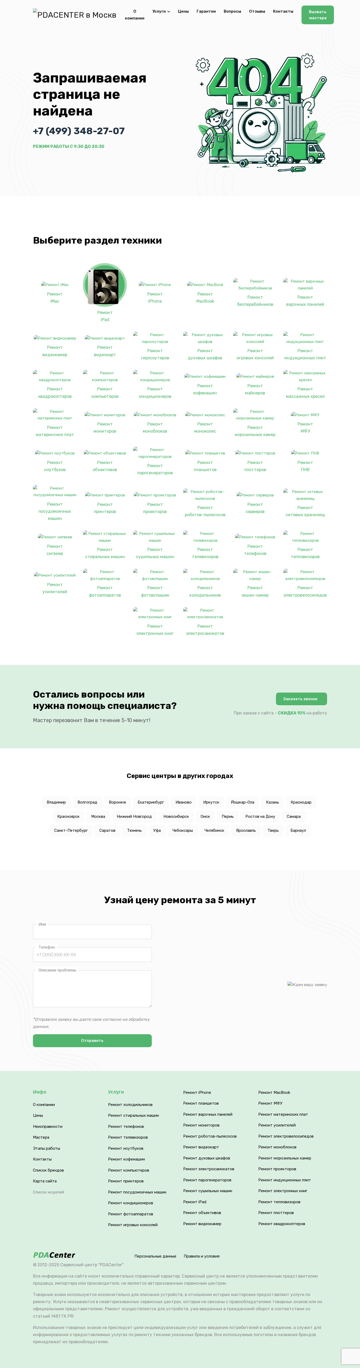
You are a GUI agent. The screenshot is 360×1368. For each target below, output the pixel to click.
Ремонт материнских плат (55, 431)
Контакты (283, 11)
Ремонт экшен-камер (255, 591)
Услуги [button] (159, 11)
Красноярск (68, 816)
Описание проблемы (57, 970)
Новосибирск (176, 816)
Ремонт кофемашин (205, 389)
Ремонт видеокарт (105, 351)
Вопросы (232, 11)
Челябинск (214, 830)
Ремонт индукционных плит (305, 354)
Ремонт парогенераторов (155, 469)
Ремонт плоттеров (255, 466)
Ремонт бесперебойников (255, 301)
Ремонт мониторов (105, 428)
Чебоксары (182, 830)
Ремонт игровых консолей (255, 354)
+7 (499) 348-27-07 (79, 131)
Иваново (184, 802)
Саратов (107, 830)
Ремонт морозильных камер (255, 431)
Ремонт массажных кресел (305, 392)
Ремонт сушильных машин (155, 553)
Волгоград (87, 802)
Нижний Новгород (134, 816)
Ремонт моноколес (205, 428)
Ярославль (246, 830)
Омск (205, 816)
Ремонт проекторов (155, 508)
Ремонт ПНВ (305, 466)
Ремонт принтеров (105, 508)
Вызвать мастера (318, 14)
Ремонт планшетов (205, 466)
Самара (294, 816)
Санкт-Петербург (71, 830)
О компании (134, 15)
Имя (42, 924)
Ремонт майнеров (255, 389)
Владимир (56, 802)
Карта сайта (45, 1181)
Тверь (273, 830)
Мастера (41, 1137)
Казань (272, 802)
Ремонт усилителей (54, 588)
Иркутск (211, 802)
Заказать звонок (300, 699)
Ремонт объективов (105, 466)
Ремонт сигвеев (55, 550)
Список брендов (48, 1170)
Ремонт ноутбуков (55, 466)
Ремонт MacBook (205, 298)
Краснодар (301, 802)
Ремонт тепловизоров (305, 553)
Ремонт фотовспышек (155, 591)
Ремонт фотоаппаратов (105, 591)
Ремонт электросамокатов (205, 630)
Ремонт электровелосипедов (305, 591)
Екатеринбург (151, 802)
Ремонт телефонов (255, 550)
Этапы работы (46, 1148)
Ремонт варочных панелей (305, 301)
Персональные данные (155, 1256)
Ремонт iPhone (155, 298)
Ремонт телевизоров (205, 553)
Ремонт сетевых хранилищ (305, 511)
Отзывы (257, 11)
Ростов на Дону (260, 816)
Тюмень (134, 830)
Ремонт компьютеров (105, 392)
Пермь (228, 816)
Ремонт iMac (55, 298)
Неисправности (47, 1126)
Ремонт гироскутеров (155, 354)
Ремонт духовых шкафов (205, 354)
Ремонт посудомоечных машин (54, 511)
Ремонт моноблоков (155, 428)
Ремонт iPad (105, 316)
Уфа (157, 830)
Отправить (92, 1040)
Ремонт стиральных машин (105, 553)
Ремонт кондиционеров (155, 392)
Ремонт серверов (255, 508)
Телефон (46, 947)
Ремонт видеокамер (54, 351)
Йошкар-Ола (242, 802)
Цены (183, 11)
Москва (98, 816)
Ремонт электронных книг (155, 630)
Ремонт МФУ (305, 428)
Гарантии (206, 11)
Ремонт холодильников (205, 591)
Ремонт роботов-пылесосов (205, 511)
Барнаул (298, 830)
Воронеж (117, 802)
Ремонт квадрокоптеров (55, 392)
